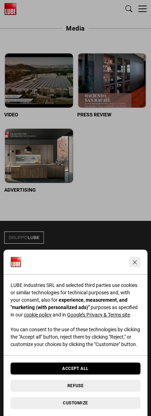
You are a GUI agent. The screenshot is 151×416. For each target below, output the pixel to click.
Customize (75, 403)
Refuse (75, 385)
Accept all (75, 368)
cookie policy (38, 315)
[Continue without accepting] (134, 262)
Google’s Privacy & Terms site (98, 315)
